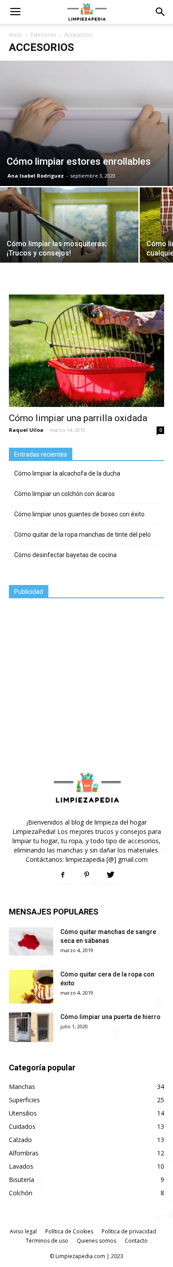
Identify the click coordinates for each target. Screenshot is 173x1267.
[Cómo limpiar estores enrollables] (86, 123)
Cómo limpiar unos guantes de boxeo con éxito (79, 514)
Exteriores (43, 35)
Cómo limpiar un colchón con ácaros (64, 493)
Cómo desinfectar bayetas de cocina (65, 554)
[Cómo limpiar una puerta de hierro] (31, 1027)
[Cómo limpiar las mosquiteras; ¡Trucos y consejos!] (69, 239)
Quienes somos (96, 1240)
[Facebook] (62, 875)
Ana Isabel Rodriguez (36, 175)
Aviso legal (23, 1231)
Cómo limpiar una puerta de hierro (110, 1016)
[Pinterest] (86, 875)
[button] (160, 12)
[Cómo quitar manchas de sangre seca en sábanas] (31, 941)
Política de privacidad (129, 1231)
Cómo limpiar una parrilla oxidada (78, 418)
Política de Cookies (69, 1231)
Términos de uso (47, 1240)
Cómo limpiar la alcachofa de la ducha (67, 473)
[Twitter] (110, 875)
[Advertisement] (75, 665)
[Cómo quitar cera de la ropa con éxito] (31, 987)
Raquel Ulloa (26, 429)
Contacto (136, 1240)
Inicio (15, 35)
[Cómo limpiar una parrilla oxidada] (86, 350)
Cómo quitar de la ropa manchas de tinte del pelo (82, 534)
